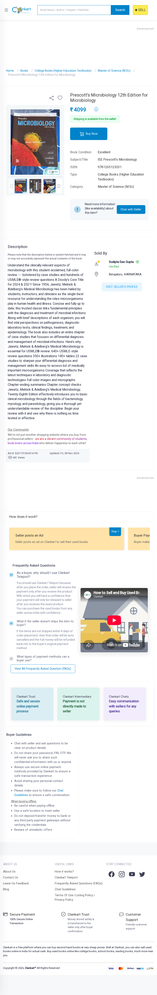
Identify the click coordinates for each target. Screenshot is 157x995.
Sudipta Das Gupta (121, 262)
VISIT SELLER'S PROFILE (122, 286)
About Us (9, 871)
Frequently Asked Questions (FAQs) (78, 883)
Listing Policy (84, 895)
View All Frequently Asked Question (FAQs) (43, 668)
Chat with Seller (131, 209)
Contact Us (10, 877)
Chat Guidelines (65, 889)
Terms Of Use (64, 895)
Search (120, 10)
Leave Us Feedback (16, 883)
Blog (6, 889)
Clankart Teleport (66, 877)
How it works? (64, 871)
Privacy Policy (64, 900)
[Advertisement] (78, 46)
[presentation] (12, 186)
